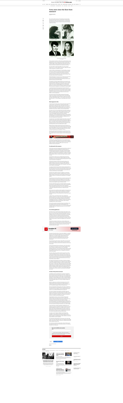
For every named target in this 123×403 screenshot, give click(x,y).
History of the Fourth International (45, 350)
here (62, 59)
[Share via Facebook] (43, 18)
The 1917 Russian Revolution (52, 350)
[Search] (80, 4)
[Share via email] (43, 25)
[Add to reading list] (43, 29)
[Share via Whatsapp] (43, 22)
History (43, 349)
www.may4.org (62, 214)
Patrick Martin (53, 14)
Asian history (68, 350)
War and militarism (62, 350)
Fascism (59, 350)
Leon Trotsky (56, 350)
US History (66, 350)
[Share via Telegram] (43, 24)
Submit (61, 336)
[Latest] (44, 4)
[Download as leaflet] (43, 27)
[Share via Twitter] (43, 20)
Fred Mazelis (50, 14)
